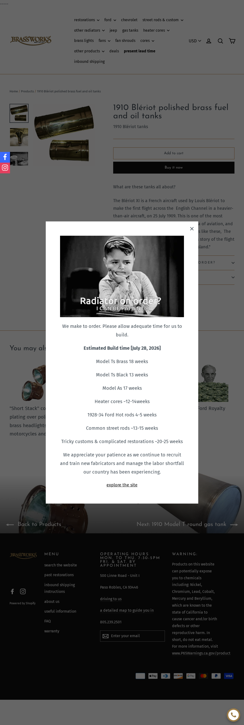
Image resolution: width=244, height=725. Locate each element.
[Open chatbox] (233, 715)
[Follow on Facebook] (5, 157)
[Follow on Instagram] (5, 168)
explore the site (122, 485)
